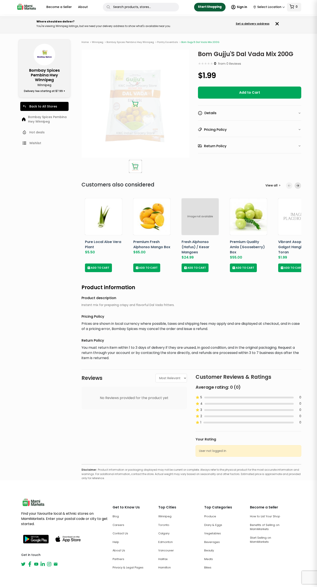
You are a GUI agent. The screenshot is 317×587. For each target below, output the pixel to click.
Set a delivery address (252, 24)
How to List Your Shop (265, 516)
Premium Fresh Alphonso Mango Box (151, 244)
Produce (210, 516)
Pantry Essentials (169, 42)
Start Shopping (210, 7)
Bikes (207, 567)
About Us (119, 550)
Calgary (163, 533)
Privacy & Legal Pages (128, 567)
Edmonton (165, 542)
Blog (116, 516)
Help (116, 542)
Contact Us (120, 533)
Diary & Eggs (213, 525)
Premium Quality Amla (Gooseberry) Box (247, 247)
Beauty (209, 550)
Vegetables (212, 533)
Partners (118, 559)
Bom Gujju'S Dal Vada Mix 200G (200, 42)
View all (273, 185)
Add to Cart (249, 92)
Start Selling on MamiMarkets (260, 540)
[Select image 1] (135, 166)
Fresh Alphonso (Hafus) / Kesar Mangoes (195, 247)
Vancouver (166, 550)
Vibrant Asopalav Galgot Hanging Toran (293, 247)
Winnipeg (164, 516)
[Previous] (289, 185)
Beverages (212, 542)
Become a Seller (59, 7)
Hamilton (164, 567)
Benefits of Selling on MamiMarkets (264, 527)
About (83, 7)
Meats (208, 559)
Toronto (163, 525)
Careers (118, 525)
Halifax (163, 559)
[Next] (297, 185)
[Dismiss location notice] (277, 23)
